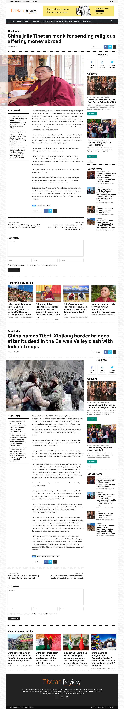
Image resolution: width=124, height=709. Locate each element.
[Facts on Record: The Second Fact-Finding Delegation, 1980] (101, 85)
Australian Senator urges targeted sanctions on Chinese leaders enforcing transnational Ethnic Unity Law (106, 177)
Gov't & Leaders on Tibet (102, 171)
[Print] (114, 47)
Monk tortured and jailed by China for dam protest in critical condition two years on (103, 308)
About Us (93, 707)
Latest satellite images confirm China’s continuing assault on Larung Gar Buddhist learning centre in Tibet (18, 123)
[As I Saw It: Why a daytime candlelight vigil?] (101, 128)
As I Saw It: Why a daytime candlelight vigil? (99, 143)
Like (92, 61)
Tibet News (14, 31)
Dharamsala (99, 187)
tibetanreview (96, 97)
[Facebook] (108, 1)
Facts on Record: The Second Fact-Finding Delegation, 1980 (101, 101)
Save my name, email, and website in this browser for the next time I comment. (33, 265)
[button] (111, 21)
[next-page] (91, 161)
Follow (102, 61)
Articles (89, 97)
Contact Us (111, 707)
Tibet (48, 205)
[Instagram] (110, 1)
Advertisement (102, 707)
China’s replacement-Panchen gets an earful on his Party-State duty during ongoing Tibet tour (18, 154)
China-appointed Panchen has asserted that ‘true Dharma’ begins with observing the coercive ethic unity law (18, 139)
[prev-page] (88, 161)
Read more (92, 113)
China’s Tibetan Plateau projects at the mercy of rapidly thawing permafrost (24, 226)
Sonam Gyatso (41, 205)
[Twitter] (112, 1)
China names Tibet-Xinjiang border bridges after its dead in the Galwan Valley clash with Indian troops (65, 227)
